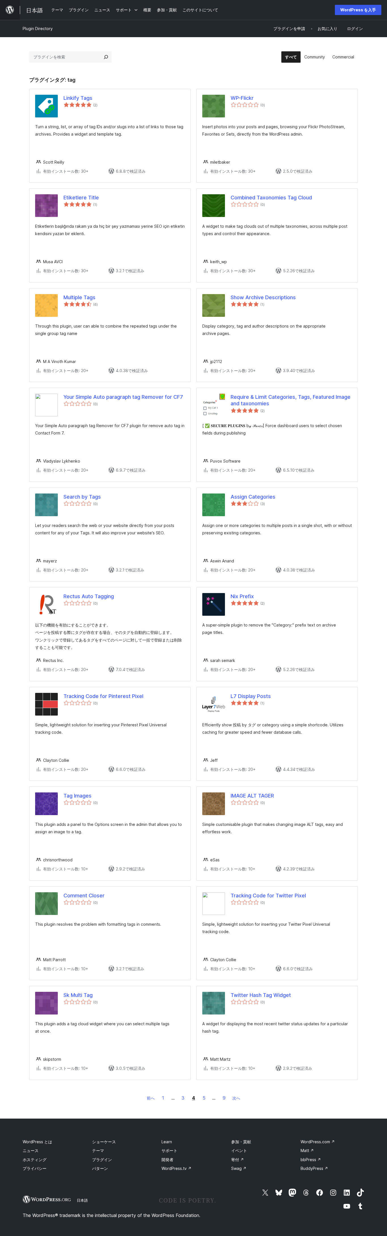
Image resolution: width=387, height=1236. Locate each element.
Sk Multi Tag (78, 995)
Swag (238, 1168)
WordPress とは (37, 1141)
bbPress (311, 1159)
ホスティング (34, 1159)
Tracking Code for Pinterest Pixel (103, 696)
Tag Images (77, 796)
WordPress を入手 (358, 9)
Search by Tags (82, 497)
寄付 (237, 1159)
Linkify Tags (77, 98)
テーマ (98, 1150)
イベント (239, 1150)
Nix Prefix (242, 596)
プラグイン (102, 1159)
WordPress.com (318, 1141)
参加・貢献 (241, 1141)
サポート (169, 1150)
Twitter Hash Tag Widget (261, 995)
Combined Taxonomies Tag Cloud (271, 198)
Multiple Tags (79, 297)
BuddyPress (314, 1168)
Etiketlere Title (81, 198)
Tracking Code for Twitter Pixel (268, 895)
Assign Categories (253, 497)
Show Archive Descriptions (263, 297)
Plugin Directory (38, 28)
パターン (100, 1168)
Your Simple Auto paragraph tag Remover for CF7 (123, 397)
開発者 (167, 1159)
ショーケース (104, 1141)
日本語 (82, 1200)
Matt (307, 1150)
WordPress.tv (176, 1168)
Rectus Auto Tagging (88, 596)
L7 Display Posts (251, 696)
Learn (166, 1141)
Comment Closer (84, 895)
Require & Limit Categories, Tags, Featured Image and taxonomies (290, 400)
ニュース (31, 1150)
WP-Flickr (242, 98)
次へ (236, 1098)
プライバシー (34, 1168)
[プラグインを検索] (106, 57)
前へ (151, 1098)
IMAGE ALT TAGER (252, 796)
